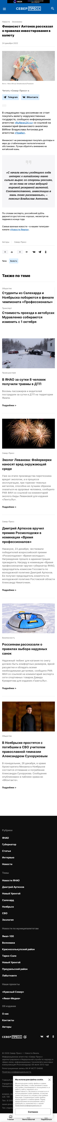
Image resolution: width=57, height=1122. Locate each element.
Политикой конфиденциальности (28, 1105)
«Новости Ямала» (19, 229)
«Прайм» (20, 132)
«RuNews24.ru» (24, 122)
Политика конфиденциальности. (16, 1072)
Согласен (33, 1112)
